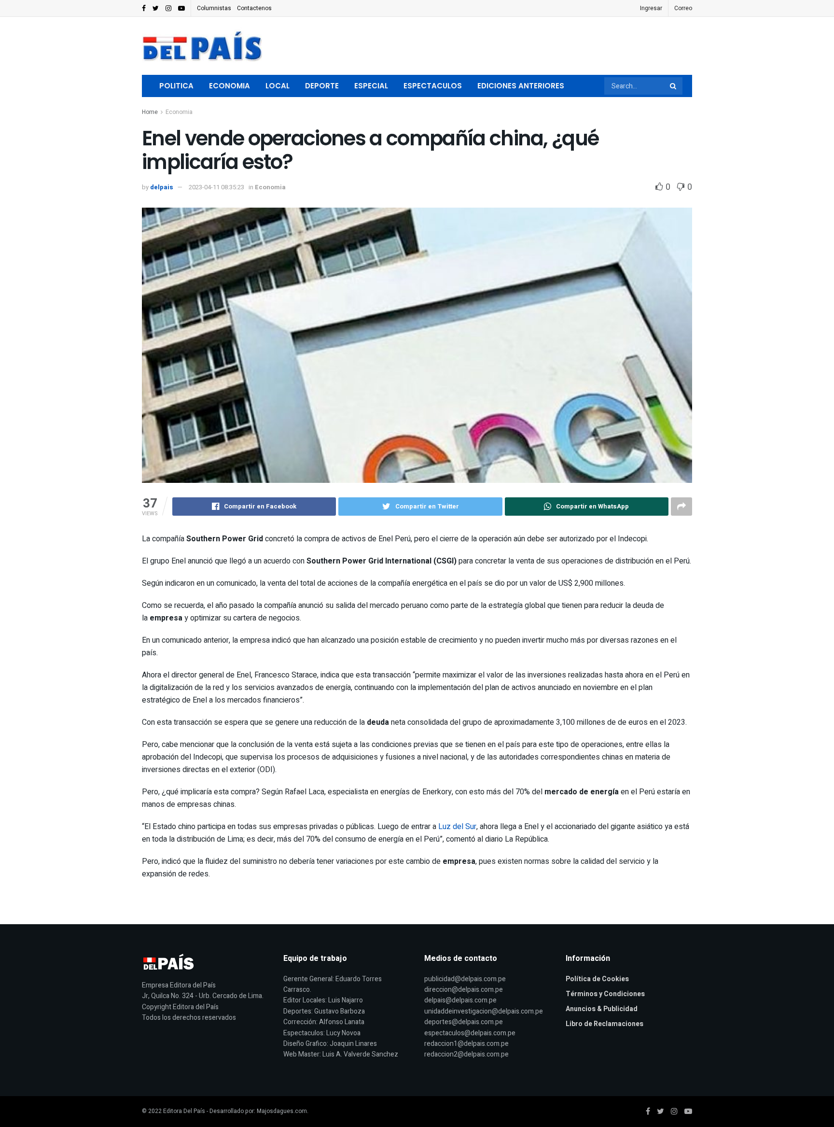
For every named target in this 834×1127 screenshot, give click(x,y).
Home (150, 112)
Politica (176, 86)
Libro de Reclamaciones (604, 1024)
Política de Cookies (597, 979)
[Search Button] (673, 86)
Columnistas (214, 8)
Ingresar (651, 8)
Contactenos (254, 8)
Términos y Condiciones (605, 994)
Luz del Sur (457, 826)
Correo (683, 8)
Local (277, 86)
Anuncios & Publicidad (602, 1009)
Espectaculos (432, 86)
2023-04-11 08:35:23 (216, 187)
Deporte (322, 86)
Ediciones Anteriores (520, 86)
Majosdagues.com (282, 1111)
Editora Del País (184, 1111)
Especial (371, 86)
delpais (161, 187)
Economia (229, 86)
